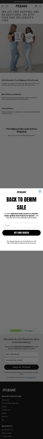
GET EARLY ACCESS (21, 232)
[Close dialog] (40, 191)
